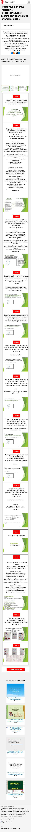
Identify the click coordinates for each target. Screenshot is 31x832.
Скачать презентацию (15, 669)
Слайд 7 (16, 376)
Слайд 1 (16, 96)
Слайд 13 (16, 615)
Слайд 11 (16, 532)
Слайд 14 (16, 645)
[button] (27, 66)
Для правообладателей (7, 819)
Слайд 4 (16, 272)
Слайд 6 (16, 342)
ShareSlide (10, 2)
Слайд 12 (16, 557)
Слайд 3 (16, 216)
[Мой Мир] (19, 53)
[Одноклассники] (14, 53)
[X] (17, 53)
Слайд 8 (16, 415)
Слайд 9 (16, 451)
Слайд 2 (16, 125)
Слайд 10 (16, 485)
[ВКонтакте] (12, 53)
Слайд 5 (16, 311)
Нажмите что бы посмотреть (12, 828)
